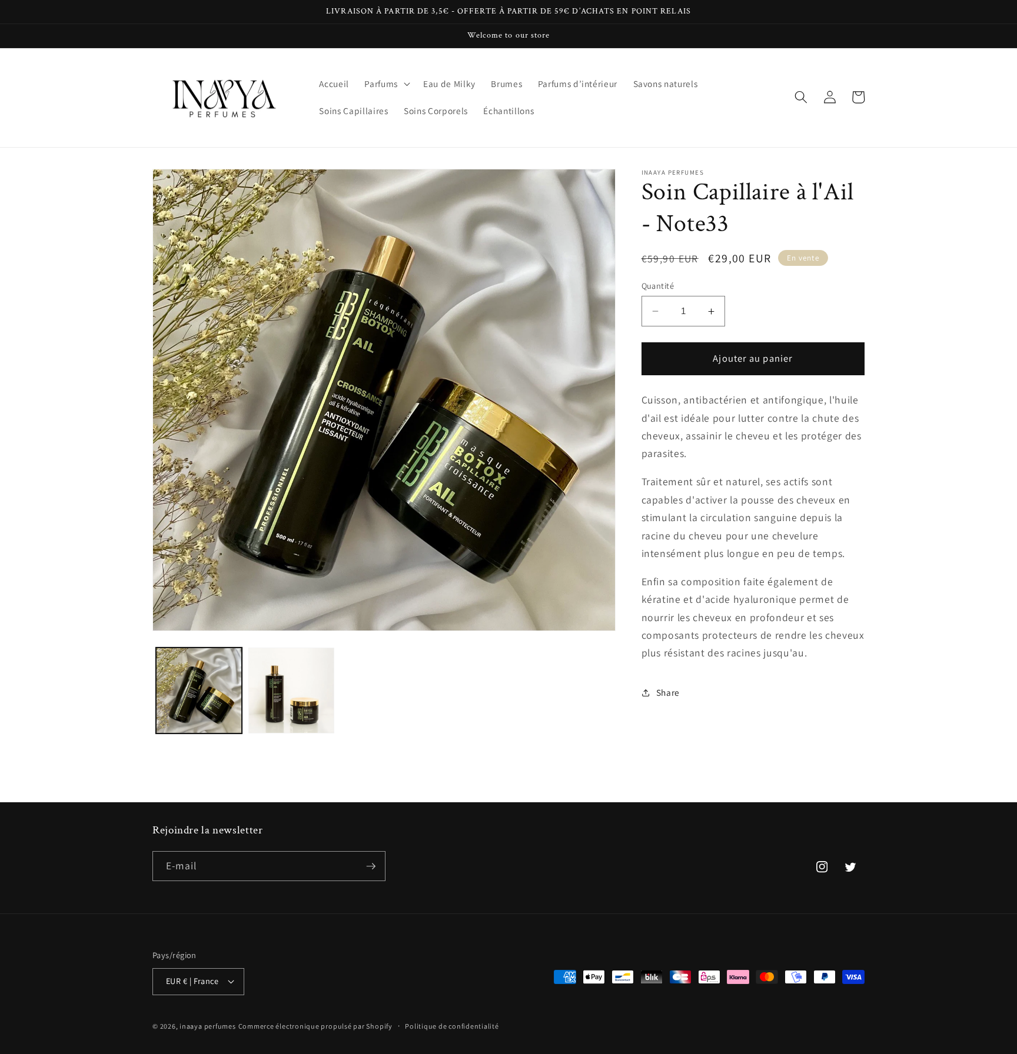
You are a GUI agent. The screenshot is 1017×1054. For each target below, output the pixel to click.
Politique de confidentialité (452, 1026)
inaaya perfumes (208, 1026)
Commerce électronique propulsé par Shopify (315, 1026)
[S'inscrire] (371, 866)
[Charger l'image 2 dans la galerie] (291, 690)
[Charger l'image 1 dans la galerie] (199, 690)
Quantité (658, 285)
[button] (386, 84)
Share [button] (668, 692)
